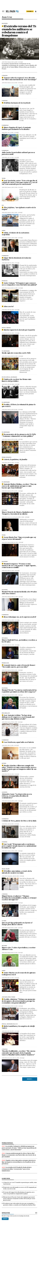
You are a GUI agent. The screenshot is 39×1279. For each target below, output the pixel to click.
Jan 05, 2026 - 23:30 (18, 876)
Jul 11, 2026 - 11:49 (13, 132)
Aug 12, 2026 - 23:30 (17, 62)
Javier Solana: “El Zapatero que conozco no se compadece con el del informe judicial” (19, 284)
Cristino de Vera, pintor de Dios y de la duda (19, 821)
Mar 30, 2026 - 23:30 (17, 542)
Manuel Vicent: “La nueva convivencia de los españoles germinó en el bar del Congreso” (19, 691)
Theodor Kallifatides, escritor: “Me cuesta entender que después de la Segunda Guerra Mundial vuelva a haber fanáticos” (18, 1053)
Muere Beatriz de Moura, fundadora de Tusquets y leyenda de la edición (17, 513)
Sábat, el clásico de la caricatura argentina (15, 233)
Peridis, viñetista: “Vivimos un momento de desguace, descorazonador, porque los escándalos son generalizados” (18, 1001)
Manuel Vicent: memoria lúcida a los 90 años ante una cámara (19, 592)
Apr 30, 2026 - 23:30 (13, 384)
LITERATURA (5, 100)
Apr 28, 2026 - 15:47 (17, 439)
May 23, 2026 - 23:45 (17, 288)
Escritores (5, 23)
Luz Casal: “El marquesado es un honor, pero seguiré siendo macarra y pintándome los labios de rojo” (19, 846)
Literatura (5, 75)
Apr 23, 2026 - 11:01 (13, 462)
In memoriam (5, 614)
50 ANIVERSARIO (6, 351)
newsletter (6, 1213)
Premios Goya (5, 663)
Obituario (4, 510)
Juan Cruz (7, 17)
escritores (5, 561)
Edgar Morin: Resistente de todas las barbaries (16, 259)
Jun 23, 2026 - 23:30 (17, 187)
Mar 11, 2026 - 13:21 (17, 596)
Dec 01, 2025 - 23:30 (13, 977)
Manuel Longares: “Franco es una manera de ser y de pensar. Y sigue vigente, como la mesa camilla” (19, 565)
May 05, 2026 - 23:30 (13, 333)
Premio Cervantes (6, 457)
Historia (4, 763)
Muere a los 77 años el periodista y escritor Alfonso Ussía (19, 948)
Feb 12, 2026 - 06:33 (13, 745)
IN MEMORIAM (5, 150)
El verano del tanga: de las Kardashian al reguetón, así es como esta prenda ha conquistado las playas (18, 1192)
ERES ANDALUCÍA (6, 713)
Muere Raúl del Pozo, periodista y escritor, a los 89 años (19, 641)
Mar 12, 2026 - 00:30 (13, 570)
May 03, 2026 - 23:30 (17, 356)
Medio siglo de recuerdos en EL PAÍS (16, 353)
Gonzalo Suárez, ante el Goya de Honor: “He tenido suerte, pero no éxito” (18, 666)
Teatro (3, 178)
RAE (3, 205)
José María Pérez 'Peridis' (8, 997)
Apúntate (5, 1218)
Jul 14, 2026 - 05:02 (13, 106)
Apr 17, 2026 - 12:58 (23, 517)
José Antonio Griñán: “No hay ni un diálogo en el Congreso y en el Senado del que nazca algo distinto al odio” (18, 717)
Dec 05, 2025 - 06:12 (17, 952)
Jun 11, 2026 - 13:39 (16, 212)
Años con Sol (8, 306)
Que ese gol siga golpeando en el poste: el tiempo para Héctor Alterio (17, 923)
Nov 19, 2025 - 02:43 (13, 1031)
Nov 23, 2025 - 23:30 (17, 1006)
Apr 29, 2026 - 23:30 (17, 409)
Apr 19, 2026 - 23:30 (17, 491)
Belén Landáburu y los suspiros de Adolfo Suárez (18, 1027)
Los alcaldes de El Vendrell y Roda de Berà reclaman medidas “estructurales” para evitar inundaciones (16, 1169)
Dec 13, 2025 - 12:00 (17, 927)
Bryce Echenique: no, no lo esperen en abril (20, 617)
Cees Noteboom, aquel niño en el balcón (19, 742)
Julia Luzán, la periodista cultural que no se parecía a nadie (18, 153)
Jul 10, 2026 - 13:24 (13, 157)
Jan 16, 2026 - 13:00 (13, 824)
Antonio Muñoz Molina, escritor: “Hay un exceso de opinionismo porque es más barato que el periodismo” (19, 486)
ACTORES (4, 920)
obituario (4, 945)
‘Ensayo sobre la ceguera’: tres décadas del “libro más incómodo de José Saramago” (19, 78)
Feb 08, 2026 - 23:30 (13, 774)
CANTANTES (4, 792)
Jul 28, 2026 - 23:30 (17, 82)
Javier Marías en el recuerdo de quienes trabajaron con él (19, 973)
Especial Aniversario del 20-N (10, 1024)
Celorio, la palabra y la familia (15, 459)
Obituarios (5, 638)
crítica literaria (6, 327)
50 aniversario (6, 402)
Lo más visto (6, 1178)
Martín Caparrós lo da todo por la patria (19, 330)
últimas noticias (7, 1143)
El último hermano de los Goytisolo (17, 103)
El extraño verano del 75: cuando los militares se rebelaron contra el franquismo (19, 30)
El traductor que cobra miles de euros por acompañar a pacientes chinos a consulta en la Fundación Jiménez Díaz (19, 1204)
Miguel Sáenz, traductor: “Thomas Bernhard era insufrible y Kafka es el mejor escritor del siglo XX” (19, 898)
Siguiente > (30, 1079)
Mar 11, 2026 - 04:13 (13, 620)
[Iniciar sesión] (35, 11)
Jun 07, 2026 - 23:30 (17, 237)
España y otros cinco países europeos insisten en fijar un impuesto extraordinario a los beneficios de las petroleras (18, 1162)
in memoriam (5, 125)
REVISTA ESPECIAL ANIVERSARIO (9, 377)
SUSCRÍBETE (30, 11)
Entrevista (4, 280)
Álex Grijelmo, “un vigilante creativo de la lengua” (19, 208)
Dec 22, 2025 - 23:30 (17, 902)
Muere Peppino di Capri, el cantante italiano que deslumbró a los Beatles (16, 128)
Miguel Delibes (6, 868)
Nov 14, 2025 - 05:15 (18, 1058)
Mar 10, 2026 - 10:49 (13, 645)
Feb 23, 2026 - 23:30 (17, 695)
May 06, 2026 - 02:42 (13, 309)
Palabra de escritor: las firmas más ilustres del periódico (16, 380)
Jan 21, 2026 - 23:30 (17, 801)
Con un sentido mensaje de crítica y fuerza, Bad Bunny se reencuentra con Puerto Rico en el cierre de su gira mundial (19, 1155)
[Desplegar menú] (3, 11)
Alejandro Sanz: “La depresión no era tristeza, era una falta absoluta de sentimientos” (17, 796)
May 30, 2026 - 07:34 (13, 263)
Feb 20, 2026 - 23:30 (16, 722)
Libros (3, 970)
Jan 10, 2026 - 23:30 (16, 851)
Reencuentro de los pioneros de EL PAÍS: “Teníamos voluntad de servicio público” (19, 435)
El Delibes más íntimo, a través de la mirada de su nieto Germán (17, 872)
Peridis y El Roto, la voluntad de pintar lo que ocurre (18, 405)
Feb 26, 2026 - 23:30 (17, 670)
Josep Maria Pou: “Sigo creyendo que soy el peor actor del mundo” (19, 538)
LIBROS (3, 230)
